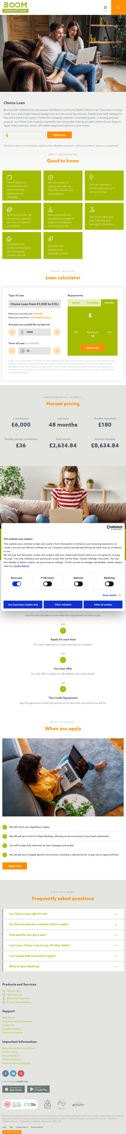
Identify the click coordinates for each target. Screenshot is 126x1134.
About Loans (13, 991)
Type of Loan (16, 295)
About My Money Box (18, 998)
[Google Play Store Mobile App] (38, 1089)
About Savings (14, 994)
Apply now (92, 347)
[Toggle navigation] (105, 7)
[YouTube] (14, 1072)
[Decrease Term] (12, 350)
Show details (109, 595)
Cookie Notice (21, 566)
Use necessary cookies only (23, 604)
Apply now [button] (59, 135)
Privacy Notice (10, 1052)
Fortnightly (93, 302)
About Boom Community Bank (18, 1048)
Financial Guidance (12, 1032)
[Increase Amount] (57, 332)
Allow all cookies (103, 604)
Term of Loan (23, 343)
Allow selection (63, 604)
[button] (118, 7)
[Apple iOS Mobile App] (13, 1089)
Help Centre (8, 1017)
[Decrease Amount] (12, 332)
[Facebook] (6, 1072)
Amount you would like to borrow (29, 324)
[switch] (47, 583)
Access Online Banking (19, 1002)
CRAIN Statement (11, 1059)
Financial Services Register (16, 1063)
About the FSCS (10, 1055)
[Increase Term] (57, 350)
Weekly (76, 302)
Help (4, 1127)
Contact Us (8, 1025)
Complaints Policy (12, 1029)
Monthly (109, 302)
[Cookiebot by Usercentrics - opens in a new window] (109, 527)
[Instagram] (21, 1072)
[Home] (13, 7)
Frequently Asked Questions (17, 1021)
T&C (11, 1127)
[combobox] (34, 304)
